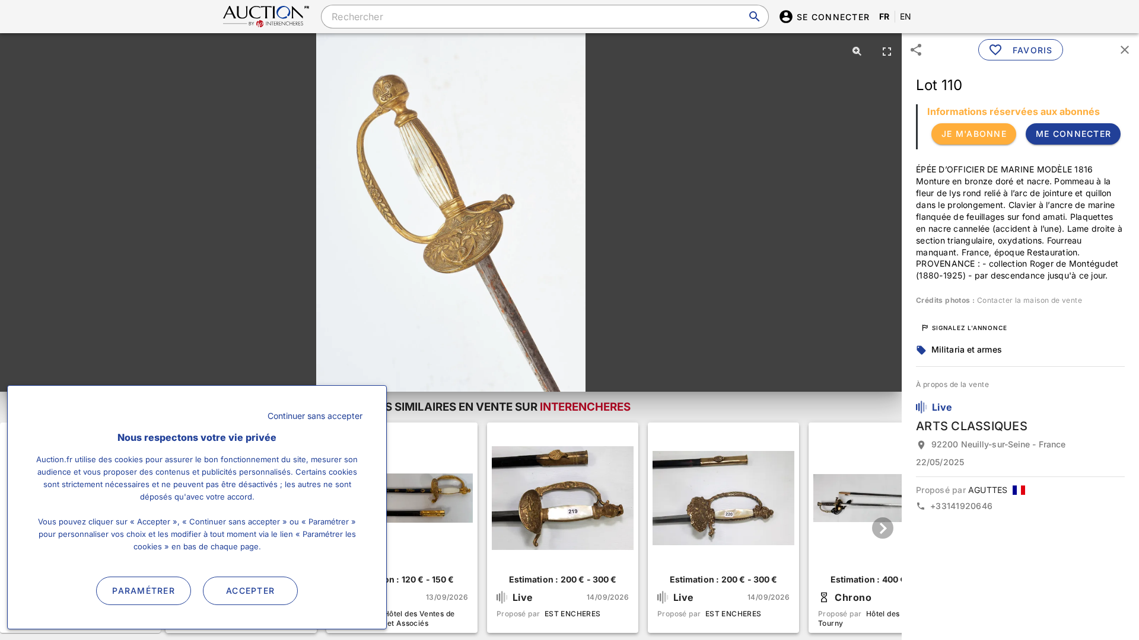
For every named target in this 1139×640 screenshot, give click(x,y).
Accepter (250, 590)
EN (906, 16)
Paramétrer (143, 590)
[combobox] (544, 16)
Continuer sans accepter (315, 416)
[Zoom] (857, 51)
